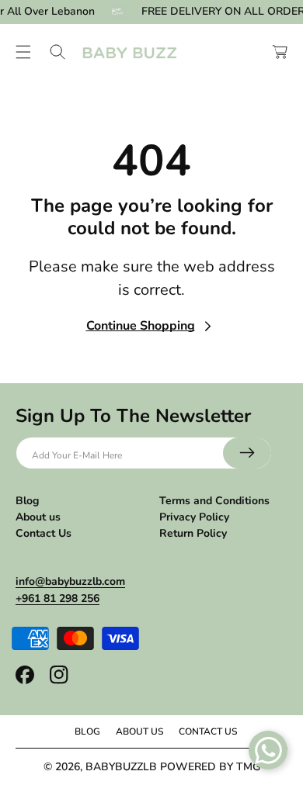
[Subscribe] (247, 453)
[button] (23, 52)
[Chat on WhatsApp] (268, 750)
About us (38, 517)
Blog (27, 500)
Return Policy (193, 533)
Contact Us (43, 533)
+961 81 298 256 (57, 598)
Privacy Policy (194, 517)
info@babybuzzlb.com (70, 581)
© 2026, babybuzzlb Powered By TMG (152, 766)
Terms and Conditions (214, 500)
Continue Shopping (140, 325)
